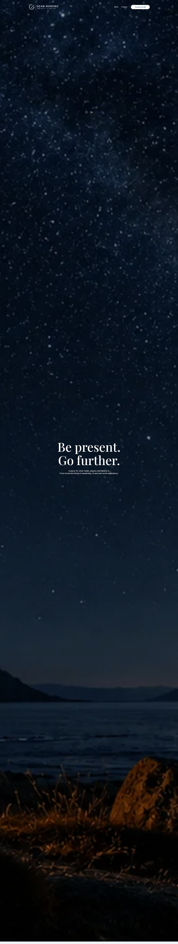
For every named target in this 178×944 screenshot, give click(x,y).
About (116, 7)
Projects (124, 7)
